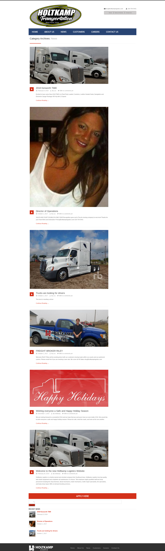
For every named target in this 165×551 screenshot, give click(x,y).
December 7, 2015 (43, 413)
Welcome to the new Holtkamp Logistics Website (60, 471)
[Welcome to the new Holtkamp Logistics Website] (69, 448)
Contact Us (129, 12)
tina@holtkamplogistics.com (114, 9)
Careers (95, 31)
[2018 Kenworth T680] (69, 65)
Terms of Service (119, 12)
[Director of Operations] (69, 157)
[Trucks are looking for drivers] (69, 259)
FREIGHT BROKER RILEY (49, 351)
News (63, 31)
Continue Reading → (42, 100)
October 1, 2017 (43, 214)
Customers (79, 31)
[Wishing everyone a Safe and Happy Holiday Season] (69, 388)
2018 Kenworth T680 (46, 88)
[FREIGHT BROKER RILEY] (69, 328)
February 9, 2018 (43, 90)
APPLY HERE (82, 496)
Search (32, 505)
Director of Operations (47, 211)
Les (55, 90)
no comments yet (68, 90)
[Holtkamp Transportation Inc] (41, 548)
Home (110, 12)
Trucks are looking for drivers (50, 293)
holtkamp (57, 413)
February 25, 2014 (43, 473)
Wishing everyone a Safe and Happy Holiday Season (62, 411)
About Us (49, 31)
